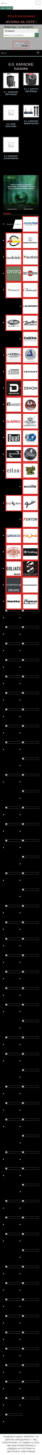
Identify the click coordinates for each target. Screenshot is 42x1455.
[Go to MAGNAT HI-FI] (30, 831)
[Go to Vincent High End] (13, 1355)
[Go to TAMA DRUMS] (30, 1289)
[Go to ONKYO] (30, 978)
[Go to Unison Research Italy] (13, 1339)
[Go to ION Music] (13, 666)
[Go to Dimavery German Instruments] (13, 404)
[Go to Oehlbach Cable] (30, 962)
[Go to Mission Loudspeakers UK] (13, 912)
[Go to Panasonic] (30, 995)
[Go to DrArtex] (13, 420)
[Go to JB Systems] (13, 683)
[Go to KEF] (30, 716)
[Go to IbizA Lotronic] (30, 634)
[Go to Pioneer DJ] (13, 1044)
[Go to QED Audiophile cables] (13, 1093)
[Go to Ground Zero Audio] (30, 568)
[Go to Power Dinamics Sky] (13, 1060)
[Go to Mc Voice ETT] (13, 880)
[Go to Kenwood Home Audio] (13, 732)
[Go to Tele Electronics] (13, 1322)
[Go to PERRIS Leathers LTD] (30, 1011)
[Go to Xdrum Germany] (13, 1404)
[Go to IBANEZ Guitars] (13, 633)
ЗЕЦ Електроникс (21, 16)
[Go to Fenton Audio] (30, 519)
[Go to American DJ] (13, 240)
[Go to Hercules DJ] (30, 617)
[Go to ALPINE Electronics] (30, 223)
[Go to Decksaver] (13, 387)
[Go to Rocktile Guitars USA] (30, 1126)
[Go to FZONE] (30, 535)
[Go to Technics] (30, 1306)
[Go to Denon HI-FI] (30, 387)
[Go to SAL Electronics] (13, 1175)
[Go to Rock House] (30, 1110)
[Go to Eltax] (13, 470)
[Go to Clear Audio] (30, 355)
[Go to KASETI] (13, 716)
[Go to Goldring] (30, 551)
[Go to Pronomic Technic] (30, 1060)
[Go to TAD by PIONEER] (30, 1273)
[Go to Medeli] (30, 896)
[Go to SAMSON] (30, 1175)
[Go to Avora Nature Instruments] (13, 273)
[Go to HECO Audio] (13, 617)
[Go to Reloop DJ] (13, 1110)
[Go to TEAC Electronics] (13, 1306)
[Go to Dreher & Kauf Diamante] (30, 420)
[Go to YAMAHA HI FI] (30, 1405)
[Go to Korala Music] (30, 749)
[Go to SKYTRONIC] (13, 1240)
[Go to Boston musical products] (30, 322)
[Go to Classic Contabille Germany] (13, 354)
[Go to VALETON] (30, 1339)
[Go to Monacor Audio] (30, 912)
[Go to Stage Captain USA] (30, 1240)
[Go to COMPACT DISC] (13, 371)
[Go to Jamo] (30, 666)
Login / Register (6, 8)
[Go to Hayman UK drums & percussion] (30, 601)
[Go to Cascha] (30, 338)
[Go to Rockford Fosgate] (13, 1126)
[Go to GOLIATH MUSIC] (13, 568)
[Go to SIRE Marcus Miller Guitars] (30, 1224)
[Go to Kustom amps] (30, 765)
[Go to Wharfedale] (13, 1388)
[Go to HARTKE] (13, 601)
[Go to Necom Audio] (13, 945)
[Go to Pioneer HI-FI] (30, 1044)
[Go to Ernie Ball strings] (30, 470)
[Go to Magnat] (13, 831)
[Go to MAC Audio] (13, 814)
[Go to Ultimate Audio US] (30, 1322)
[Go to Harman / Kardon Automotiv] (30, 584)
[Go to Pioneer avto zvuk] (30, 1027)
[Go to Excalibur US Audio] (13, 502)
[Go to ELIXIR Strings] (30, 453)
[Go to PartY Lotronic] (13, 1011)
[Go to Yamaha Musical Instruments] (13, 1421)
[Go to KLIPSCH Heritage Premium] (13, 749)
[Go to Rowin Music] (30, 1159)
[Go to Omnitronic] (13, 978)
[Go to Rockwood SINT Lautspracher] (30, 1142)
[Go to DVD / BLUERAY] (30, 437)
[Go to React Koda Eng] (30, 1093)
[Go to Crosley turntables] (30, 371)
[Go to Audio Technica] (30, 240)
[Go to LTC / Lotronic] (30, 798)
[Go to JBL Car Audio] (30, 683)
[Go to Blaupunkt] (30, 306)
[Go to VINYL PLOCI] (30, 1355)
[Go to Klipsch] (30, 732)
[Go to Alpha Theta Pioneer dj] (13, 223)
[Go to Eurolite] (30, 486)
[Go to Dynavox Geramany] (13, 453)
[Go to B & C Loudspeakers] (30, 273)
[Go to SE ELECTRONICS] (30, 1191)
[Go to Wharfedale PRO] (30, 1388)
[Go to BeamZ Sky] (13, 289)
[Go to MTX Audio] (30, 929)
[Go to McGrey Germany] (30, 880)
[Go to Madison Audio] (30, 814)
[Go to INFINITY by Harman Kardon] (13, 650)
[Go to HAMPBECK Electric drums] (13, 584)
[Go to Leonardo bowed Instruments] (30, 781)
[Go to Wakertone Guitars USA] (30, 1372)
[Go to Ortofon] (13, 995)
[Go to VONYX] (13, 1372)
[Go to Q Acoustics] (30, 1077)
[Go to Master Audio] (13, 847)
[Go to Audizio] (30, 256)
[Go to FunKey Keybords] (13, 535)
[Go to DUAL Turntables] (13, 437)
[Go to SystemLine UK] (13, 1273)
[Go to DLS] (30, 404)
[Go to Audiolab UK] (13, 256)
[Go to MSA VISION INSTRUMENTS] (13, 929)
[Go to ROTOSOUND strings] (13, 1159)
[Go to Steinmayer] (30, 1257)
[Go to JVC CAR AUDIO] (30, 699)
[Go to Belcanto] (30, 289)
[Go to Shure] (30, 1207)
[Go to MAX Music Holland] (30, 847)
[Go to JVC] (13, 699)
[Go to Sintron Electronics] (13, 1224)
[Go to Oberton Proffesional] (13, 962)
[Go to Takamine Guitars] (13, 1289)
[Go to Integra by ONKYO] (30, 650)
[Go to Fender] (30, 502)
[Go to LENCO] (13, 781)
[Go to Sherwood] (13, 1207)
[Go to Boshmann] (13, 322)
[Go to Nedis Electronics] (30, 945)
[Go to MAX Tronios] (30, 863)
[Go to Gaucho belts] (13, 551)
